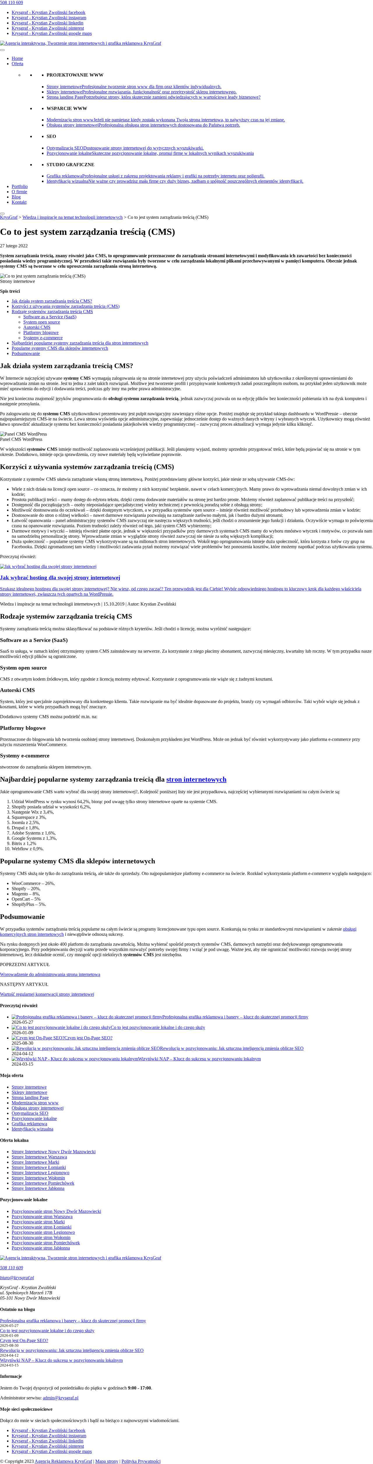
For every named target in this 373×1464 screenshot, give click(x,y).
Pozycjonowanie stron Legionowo (43, 1232)
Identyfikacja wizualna (32, 1128)
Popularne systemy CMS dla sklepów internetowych (60, 348)
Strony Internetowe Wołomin (38, 1177)
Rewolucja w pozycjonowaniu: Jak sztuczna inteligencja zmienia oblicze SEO (72, 1350)
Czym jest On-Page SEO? (24, 1340)
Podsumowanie (26, 353)
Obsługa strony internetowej (38, 1107)
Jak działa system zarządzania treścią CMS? (52, 301)
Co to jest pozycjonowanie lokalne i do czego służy (47, 1330)
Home (17, 58)
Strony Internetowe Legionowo (40, 1172)
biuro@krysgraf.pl (17, 1277)
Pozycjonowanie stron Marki (38, 1221)
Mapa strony (106, 1461)
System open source (41, 322)
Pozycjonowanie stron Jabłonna (41, 1247)
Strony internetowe (29, 1087)
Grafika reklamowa (29, 1123)
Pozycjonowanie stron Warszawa (42, 1216)
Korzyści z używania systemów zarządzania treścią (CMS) (65, 306)
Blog (16, 196)
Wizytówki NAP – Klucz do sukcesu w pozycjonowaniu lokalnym (61, 1360)
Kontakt (19, 202)
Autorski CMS (36, 327)
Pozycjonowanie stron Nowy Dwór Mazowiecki (56, 1211)
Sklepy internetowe (29, 1092)
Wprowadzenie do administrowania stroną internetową (50, 974)
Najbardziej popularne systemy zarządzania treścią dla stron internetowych (80, 342)
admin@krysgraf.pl (60, 1397)
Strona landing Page (30, 1097)
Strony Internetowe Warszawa (39, 1156)
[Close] (2, 213)
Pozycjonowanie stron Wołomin (41, 1237)
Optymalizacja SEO (30, 1113)
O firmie (19, 191)
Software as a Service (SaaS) (49, 316)
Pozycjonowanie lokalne (34, 1118)
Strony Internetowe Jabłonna (38, 1188)
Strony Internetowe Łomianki (39, 1167)
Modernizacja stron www (35, 1102)
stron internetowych (196, 779)
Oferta (17, 63)
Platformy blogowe (41, 332)
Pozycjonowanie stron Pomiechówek (46, 1242)
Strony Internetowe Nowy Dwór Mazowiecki (54, 1151)
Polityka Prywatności (141, 1461)
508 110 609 (11, 2)
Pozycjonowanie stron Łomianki (41, 1227)
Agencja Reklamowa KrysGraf (63, 1461)
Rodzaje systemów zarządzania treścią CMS (52, 311)
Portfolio (20, 186)
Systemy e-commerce (43, 337)
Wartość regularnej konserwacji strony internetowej (47, 994)
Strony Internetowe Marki (35, 1162)
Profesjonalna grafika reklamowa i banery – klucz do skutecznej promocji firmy (73, 1320)
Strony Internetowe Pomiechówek (43, 1183)
